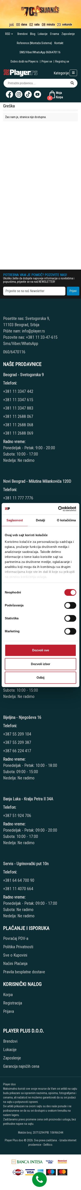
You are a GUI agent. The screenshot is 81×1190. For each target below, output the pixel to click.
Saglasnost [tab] (14, 520)
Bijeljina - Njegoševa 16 (22, 717)
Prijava (8, 1011)
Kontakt (58, 43)
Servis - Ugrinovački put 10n (26, 863)
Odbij (40, 677)
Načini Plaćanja (15, 963)
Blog (32, 34)
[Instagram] (18, 94)
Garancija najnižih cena (21, 1066)
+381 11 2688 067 (18, 416)
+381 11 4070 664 (18, 888)
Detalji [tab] (40, 520)
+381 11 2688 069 (18, 433)
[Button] (72, 83)
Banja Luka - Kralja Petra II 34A (28, 798)
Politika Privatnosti (18, 946)
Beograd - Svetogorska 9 (23, 374)
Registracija (12, 1002)
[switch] (70, 605)
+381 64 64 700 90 (18, 880)
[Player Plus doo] (21, 73)
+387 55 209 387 (17, 742)
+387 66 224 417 (17, 750)
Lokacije (43, 34)
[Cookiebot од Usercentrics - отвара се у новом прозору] (58, 509)
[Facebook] (9, 94)
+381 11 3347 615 (18, 399)
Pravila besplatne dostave (24, 971)
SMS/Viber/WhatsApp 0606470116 (40, 52)
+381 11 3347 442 (18, 391)
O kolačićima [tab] (66, 520)
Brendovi (22, 34)
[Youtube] (37, 94)
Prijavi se (47, 61)
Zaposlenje (68, 34)
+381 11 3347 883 (18, 408)
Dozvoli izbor (40, 664)
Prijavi (73, 291)
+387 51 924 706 (17, 815)
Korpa (8, 994)
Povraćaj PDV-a (15, 938)
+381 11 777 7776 (18, 497)
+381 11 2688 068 (18, 424)
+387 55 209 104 (17, 734)
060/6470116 (14, 351)
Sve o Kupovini (15, 955)
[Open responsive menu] (73, 73)
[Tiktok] (28, 94)
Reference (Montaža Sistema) (34, 43)
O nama (54, 34)
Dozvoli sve (40, 650)
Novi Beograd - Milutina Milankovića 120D (37, 481)
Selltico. (48, 1144)
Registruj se (62, 61)
